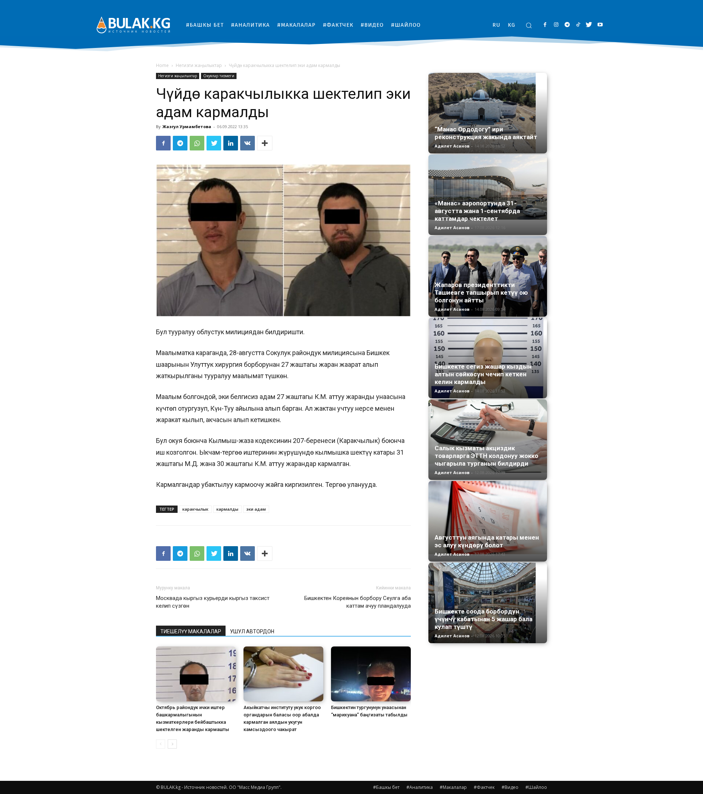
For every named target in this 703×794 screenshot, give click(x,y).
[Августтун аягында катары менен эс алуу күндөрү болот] (487, 517)
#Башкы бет (386, 787)
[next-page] (172, 744)
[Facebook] (545, 25)
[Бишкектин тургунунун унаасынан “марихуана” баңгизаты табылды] (371, 673)
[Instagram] (556, 25)
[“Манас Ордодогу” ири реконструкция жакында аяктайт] (487, 113)
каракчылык (195, 509)
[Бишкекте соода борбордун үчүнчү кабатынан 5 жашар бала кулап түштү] (487, 603)
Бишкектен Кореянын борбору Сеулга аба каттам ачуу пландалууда (357, 602)
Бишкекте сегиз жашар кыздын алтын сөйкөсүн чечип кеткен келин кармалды (483, 374)
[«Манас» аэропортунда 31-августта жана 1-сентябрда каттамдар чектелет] (487, 187)
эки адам (256, 509)
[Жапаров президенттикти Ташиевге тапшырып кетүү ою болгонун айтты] (487, 276)
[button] (529, 25)
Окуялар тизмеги (218, 75)
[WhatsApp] (197, 143)
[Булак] (133, 24)
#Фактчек (484, 787)
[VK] (247, 143)
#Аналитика (419, 787)
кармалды (227, 509)
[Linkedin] (230, 143)
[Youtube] (600, 25)
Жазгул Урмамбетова (187, 126)
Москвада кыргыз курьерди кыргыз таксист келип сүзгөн (212, 602)
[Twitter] (589, 25)
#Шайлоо (536, 787)
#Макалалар (453, 787)
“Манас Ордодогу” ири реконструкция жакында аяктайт (486, 133)
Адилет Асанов (452, 146)
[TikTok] (578, 25)
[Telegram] (567, 25)
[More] (264, 143)
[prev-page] (160, 744)
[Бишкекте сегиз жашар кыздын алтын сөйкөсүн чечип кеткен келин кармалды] (487, 358)
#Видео (510, 787)
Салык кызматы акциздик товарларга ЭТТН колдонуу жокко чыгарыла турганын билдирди (486, 455)
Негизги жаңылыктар (199, 65)
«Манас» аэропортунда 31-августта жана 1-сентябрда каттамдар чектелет (477, 211)
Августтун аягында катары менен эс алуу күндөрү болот (487, 541)
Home (162, 65)
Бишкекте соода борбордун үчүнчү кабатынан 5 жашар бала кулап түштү (483, 619)
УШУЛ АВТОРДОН (252, 631)
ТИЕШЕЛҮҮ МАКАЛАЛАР (190, 631)
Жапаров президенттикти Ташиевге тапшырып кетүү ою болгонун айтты (481, 292)
